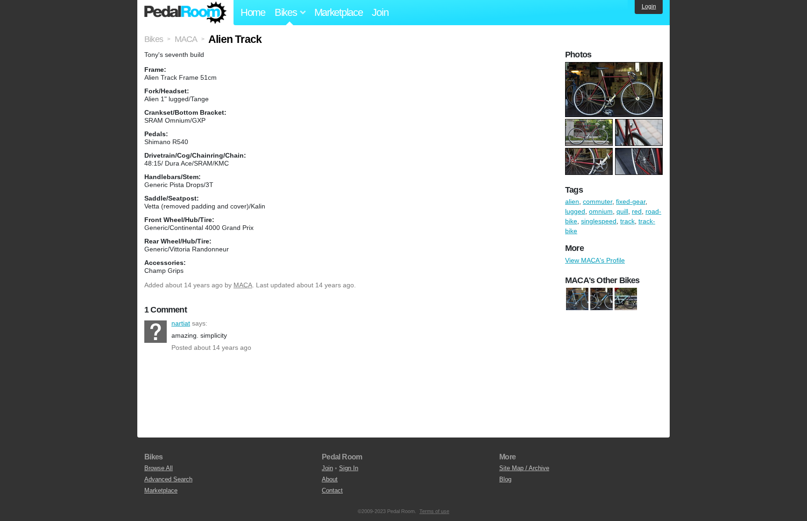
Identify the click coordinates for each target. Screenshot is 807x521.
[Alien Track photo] (615, 66)
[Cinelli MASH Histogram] (601, 299)
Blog (505, 479)
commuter (597, 201)
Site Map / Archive (524, 468)
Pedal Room (185, 12)
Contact (332, 490)
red (637, 211)
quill (622, 211)
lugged (575, 211)
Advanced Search (168, 479)
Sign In (348, 468)
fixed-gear (630, 201)
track (627, 221)
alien (572, 201)
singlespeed (598, 221)
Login (649, 6)
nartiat (155, 331)
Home (253, 12)
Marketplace (338, 12)
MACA (243, 285)
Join (380, 12)
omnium (601, 211)
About (330, 479)
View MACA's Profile (595, 260)
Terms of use (434, 511)
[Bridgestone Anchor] (577, 299)
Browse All (158, 468)
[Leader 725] (626, 299)
